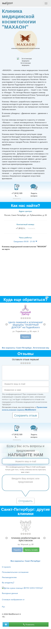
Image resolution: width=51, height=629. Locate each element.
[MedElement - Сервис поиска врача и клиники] (7, 3)
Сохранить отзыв (25, 415)
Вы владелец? (8, 582)
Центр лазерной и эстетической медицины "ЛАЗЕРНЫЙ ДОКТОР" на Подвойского (25, 324)
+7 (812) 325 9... (17, 196)
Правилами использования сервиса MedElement (24, 408)
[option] (25, 324)
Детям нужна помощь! (33, 587)
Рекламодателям (9, 577)
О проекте (6, 567)
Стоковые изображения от (13, 599)
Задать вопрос (34, 194)
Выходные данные (10, 593)
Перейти (25, 336)
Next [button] (44, 324)
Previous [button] (6, 324)
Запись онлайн (31, 549)
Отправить (25, 501)
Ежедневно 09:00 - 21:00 (24, 241)
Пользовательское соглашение (15, 572)
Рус (3, 606)
